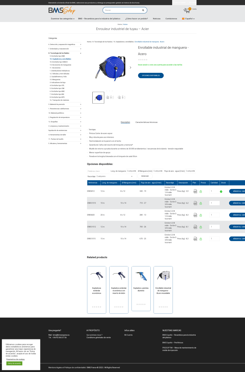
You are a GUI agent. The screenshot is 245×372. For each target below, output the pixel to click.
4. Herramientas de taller (57, 135)
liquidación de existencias (57, 130)
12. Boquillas (53, 122)
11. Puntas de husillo (55, 139)
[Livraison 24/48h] (221, 192)
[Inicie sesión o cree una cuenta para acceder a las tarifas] (200, 192)
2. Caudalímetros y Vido (58, 76)
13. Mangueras (55, 79)
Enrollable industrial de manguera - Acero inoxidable (163, 291)
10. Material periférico (56, 113)
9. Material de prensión (56, 104)
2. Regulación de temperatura (59, 117)
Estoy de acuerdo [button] (14, 363)
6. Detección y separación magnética (61, 44)
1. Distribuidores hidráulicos (60, 71)
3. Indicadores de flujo (57, 82)
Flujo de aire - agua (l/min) (174, 171)
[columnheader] (94, 182)
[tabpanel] (110, 67)
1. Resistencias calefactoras (58, 108)
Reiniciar (145, 176)
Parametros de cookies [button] (15, 359)
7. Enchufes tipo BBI (57, 94)
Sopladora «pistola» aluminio (141, 289)
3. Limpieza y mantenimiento (58, 126)
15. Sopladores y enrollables (124, 42)
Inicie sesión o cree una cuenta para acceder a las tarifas (160, 64)
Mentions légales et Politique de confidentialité (67, 367)
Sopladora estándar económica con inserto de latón (119, 291)
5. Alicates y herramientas (57, 143)
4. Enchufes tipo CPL (57, 85)
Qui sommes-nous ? (94, 335)
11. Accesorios (55, 68)
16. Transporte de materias (59, 100)
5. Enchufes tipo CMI (57, 88)
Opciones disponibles (151, 75)
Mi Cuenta (128, 335)
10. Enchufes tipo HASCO (59, 62)
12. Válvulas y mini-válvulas (59, 74)
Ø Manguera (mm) (145, 171)
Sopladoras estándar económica (96, 291)
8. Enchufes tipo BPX (57, 97)
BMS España (167, 335)
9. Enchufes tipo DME (57, 56)
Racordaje (91, 176)
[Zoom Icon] (110, 67)
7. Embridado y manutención (58, 49)
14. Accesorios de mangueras (60, 65)
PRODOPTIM (167, 347)
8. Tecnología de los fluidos (102, 42)
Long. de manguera (118, 171)
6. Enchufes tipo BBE (57, 91)
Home (120, 24)
